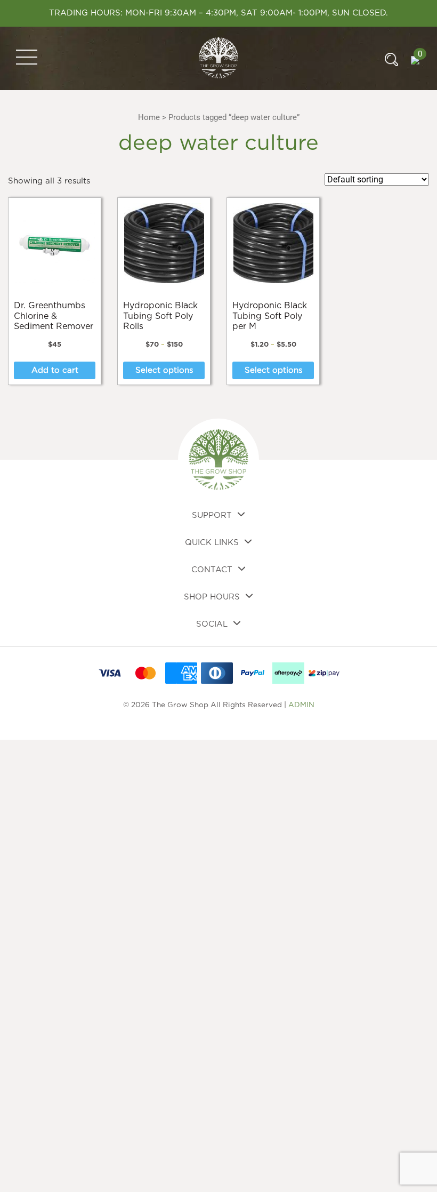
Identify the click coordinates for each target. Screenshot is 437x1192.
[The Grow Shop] (219, 58)
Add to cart (54, 370)
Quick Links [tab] (212, 543)
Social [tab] (212, 624)
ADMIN (301, 705)
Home (149, 117)
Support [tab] (212, 515)
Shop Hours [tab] (212, 597)
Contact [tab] (211, 570)
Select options (164, 370)
